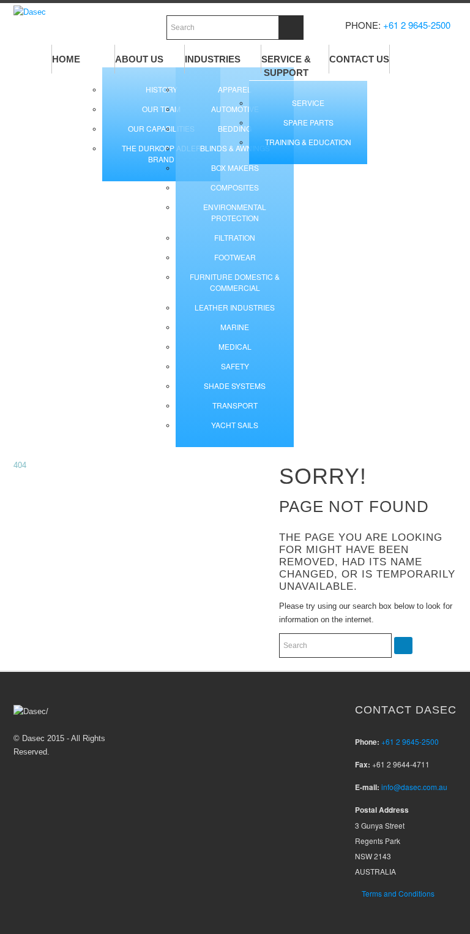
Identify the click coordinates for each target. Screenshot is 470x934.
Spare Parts (308, 122)
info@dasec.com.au (414, 786)
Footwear (235, 257)
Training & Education (308, 142)
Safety (235, 366)
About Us (139, 59)
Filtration (234, 237)
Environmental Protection (234, 212)
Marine (234, 327)
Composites (235, 187)
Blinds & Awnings (235, 148)
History (161, 89)
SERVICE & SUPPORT (286, 66)
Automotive (235, 109)
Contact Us (359, 59)
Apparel (235, 89)
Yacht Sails (234, 425)
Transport (235, 405)
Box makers (235, 167)
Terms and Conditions (398, 893)
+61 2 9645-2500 (416, 24)
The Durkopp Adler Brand (161, 153)
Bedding (235, 128)
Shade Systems (235, 385)
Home (66, 59)
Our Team (161, 109)
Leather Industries (235, 307)
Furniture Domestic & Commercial (235, 282)
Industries (213, 59)
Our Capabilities (161, 128)
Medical (235, 346)
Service (308, 102)
